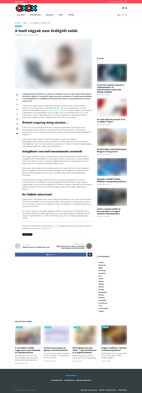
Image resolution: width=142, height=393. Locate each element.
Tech (100, 306)
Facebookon (45, 228)
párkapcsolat (27, 234)
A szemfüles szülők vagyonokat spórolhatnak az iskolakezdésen (27, 350)
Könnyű (101, 284)
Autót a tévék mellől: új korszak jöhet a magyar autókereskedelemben (108, 211)
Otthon (101, 295)
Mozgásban (103, 292)
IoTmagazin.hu (69, 380)
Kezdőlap (18, 23)
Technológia (103, 308)
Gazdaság (102, 270)
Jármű (101, 278)
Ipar (100, 276)
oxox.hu (56, 226)
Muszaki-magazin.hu (83, 380)
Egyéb (101, 268)
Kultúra (101, 287)
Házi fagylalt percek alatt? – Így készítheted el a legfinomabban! (84, 350)
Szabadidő (102, 300)
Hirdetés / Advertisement (107, 390)
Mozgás (101, 289)
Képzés (101, 281)
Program (102, 297)
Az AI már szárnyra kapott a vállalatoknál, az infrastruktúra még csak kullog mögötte (110, 88)
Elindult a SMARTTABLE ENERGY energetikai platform (111, 180)
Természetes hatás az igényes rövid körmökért (56, 349)
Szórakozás (103, 303)
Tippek (25, 23)
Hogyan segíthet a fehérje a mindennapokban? (114, 349)
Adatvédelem (122, 390)
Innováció (102, 273)
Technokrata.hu (56, 380)
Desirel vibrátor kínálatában (57, 110)
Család (101, 262)
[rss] (126, 8)
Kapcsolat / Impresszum (89, 390)
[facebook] (123, 8)
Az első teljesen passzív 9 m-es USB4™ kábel (111, 120)
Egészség (102, 265)
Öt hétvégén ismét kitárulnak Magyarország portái (111, 150)
